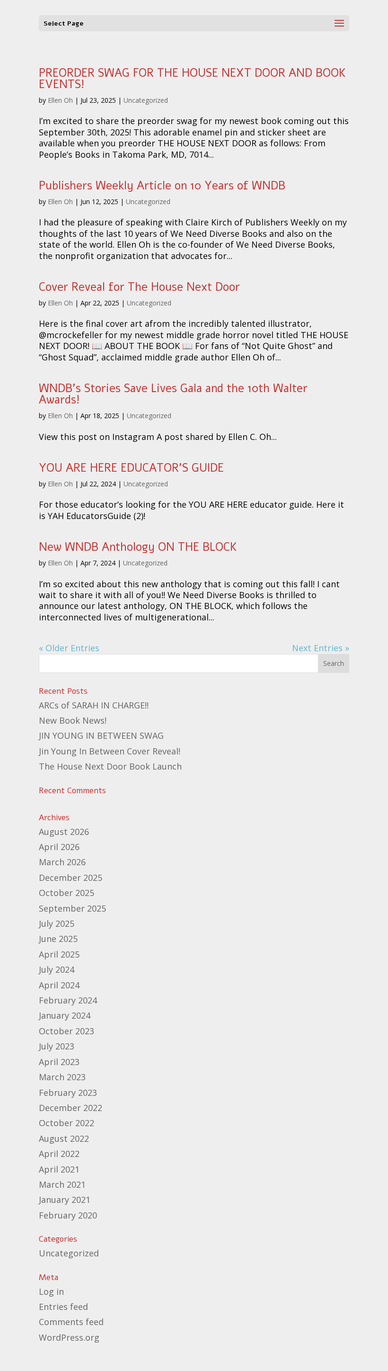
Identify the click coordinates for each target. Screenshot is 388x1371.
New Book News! (72, 720)
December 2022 (70, 1107)
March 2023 (62, 1077)
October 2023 (66, 1031)
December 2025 (70, 877)
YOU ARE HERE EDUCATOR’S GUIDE (131, 467)
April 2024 (59, 985)
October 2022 (66, 1123)
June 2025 (58, 938)
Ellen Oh (60, 100)
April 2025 (59, 954)
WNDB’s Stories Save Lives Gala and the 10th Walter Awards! (173, 394)
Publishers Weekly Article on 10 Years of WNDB (162, 185)
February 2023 (68, 1092)
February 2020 (68, 1215)
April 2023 (59, 1061)
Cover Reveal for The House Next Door (139, 287)
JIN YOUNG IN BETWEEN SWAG (101, 735)
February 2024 (68, 1000)
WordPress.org (69, 1337)
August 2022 (64, 1138)
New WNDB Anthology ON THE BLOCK (138, 547)
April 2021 (59, 1169)
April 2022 (59, 1153)
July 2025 (56, 923)
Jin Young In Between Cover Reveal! (109, 751)
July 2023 (56, 1046)
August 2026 (64, 831)
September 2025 (72, 908)
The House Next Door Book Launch (110, 766)
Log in (51, 1291)
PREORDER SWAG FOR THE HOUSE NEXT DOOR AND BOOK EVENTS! (192, 78)
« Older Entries (69, 648)
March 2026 (62, 862)
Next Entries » (320, 648)
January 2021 (64, 1199)
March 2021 (62, 1184)
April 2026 (59, 846)
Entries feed (63, 1306)
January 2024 (64, 1015)
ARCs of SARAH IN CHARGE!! (94, 705)
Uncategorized (145, 100)
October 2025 (66, 892)
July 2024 (56, 969)
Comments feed (71, 1321)
